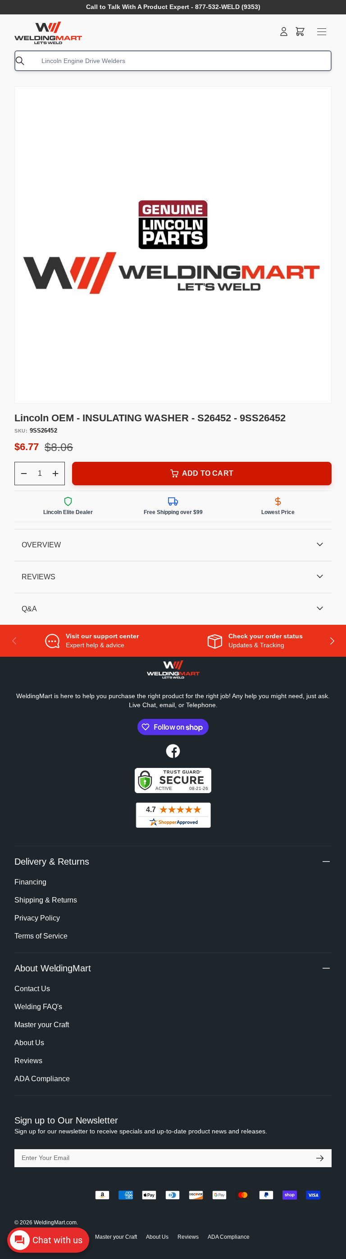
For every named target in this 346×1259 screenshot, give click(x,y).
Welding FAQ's (38, 1007)
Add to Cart (207, 473)
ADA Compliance (42, 1079)
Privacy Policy (37, 918)
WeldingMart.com (55, 1222)
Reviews (28, 1061)
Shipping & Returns (45, 900)
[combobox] (173, 60)
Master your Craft (41, 1025)
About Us (29, 1043)
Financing (30, 882)
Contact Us (32, 989)
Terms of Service (41, 936)
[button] (300, 31)
